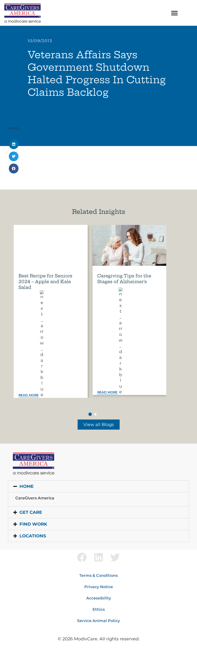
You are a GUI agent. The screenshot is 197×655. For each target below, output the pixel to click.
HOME (26, 486)
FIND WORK (33, 524)
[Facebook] (82, 557)
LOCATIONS (32, 536)
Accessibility (98, 598)
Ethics (98, 609)
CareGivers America (34, 498)
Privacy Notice (98, 587)
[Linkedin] (98, 557)
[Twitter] (115, 557)
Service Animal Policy (98, 620)
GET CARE (30, 512)
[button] (174, 12)
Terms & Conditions (98, 575)
